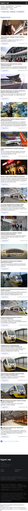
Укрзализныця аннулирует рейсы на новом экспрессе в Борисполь (13, 401)
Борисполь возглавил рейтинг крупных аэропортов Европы (11, 64)
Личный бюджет (10, 6)
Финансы (17, 471)
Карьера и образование (6, 7)
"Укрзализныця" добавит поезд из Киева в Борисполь (12, 37)
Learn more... (16, 509)
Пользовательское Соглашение (9, 486)
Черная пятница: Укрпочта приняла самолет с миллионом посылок (13, 119)
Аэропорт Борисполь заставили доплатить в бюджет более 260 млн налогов (13, 91)
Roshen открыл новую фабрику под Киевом (13, 176)
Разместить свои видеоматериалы (18, 485)
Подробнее (5, 43)
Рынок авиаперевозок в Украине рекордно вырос (12, 149)
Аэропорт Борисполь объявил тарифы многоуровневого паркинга (11, 233)
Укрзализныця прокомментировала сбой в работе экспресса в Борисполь (12, 374)
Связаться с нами (5, 485)
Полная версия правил (6, 500)
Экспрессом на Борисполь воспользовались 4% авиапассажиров (14, 289)
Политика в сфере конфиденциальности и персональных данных (14, 487)
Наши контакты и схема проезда (8, 484)
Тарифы (12, 9)
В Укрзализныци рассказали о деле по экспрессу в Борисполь (11, 318)
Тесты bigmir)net (20, 11)
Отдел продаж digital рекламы (17, 489)
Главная (2, 6)
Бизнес (15, 7)
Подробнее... (7, 506)
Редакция (19, 484)
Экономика (18, 6)
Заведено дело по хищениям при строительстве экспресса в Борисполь (11, 346)
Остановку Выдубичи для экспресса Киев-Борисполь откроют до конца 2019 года (12, 205)
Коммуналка (12, 11)
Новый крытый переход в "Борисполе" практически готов (12, 428)
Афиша (2, 469)
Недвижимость (4, 9)
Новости (3, 471)
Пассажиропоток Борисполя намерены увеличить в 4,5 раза (11, 261)
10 (16, 441)
